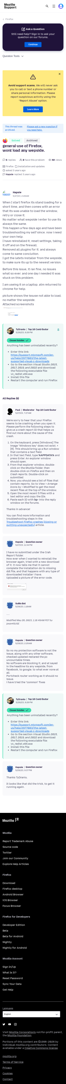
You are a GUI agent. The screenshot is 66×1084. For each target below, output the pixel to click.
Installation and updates (31, 166)
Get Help (8, 989)
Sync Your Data (12, 983)
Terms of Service (13, 1062)
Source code (10, 846)
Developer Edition (14, 924)
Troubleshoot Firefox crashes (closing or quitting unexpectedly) (31, 523)
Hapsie (17, 192)
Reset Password (13, 978)
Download (9, 883)
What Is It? (9, 972)
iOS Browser (10, 900)
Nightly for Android (15, 947)
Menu (53, 6)
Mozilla (11, 820)
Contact (8, 1079)
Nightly (7, 942)
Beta (5, 930)
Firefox (9, 19)
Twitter (7, 852)
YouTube (9, 1024)
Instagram (15, 1024)
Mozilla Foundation (19, 1035)
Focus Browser (12, 905)
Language (8, 1008)
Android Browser (13, 894)
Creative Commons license (41, 1048)
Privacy (7, 1067)
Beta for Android (13, 936)
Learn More (33, 109)
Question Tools (11, 56)
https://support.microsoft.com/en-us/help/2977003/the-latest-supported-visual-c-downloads (32, 358)
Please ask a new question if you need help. (42, 128)
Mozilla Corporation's (22, 1032)
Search (47, 6)
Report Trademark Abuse (18, 841)
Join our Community (15, 858)
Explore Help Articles (16, 864)
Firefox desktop (12, 888)
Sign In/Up (9, 966)
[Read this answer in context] (58, 330)
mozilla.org (9, 1056)
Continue (33, 44)
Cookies (8, 1073)
